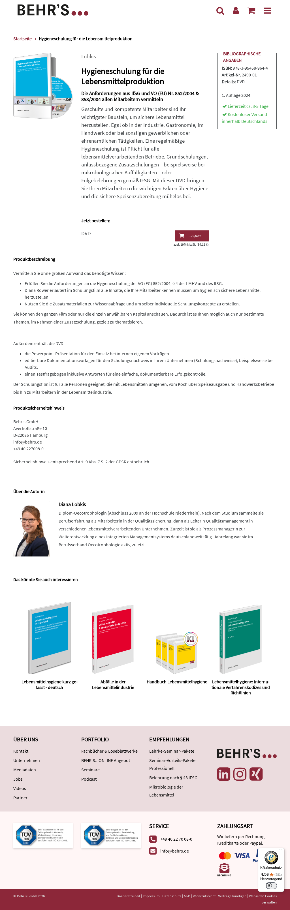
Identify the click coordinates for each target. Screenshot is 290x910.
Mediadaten (24, 769)
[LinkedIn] (223, 774)
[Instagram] (239, 774)
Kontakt (20, 751)
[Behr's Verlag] (53, 9)
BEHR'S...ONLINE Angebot (105, 760)
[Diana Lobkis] (31, 528)
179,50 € (195, 235)
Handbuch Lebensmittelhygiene (177, 681)
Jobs (18, 779)
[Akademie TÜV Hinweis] (111, 835)
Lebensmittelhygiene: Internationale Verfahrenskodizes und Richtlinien (241, 687)
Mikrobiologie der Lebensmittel (166, 791)
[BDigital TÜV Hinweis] (43, 835)
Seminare (90, 769)
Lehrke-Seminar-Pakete (171, 751)
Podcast (89, 779)
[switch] (271, 885)
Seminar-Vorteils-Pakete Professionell (172, 764)
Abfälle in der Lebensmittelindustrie (113, 684)
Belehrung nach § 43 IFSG (173, 777)
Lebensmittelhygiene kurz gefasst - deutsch (50, 684)
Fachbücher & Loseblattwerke (109, 751)
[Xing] (256, 774)
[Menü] (267, 10)
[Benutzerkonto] (236, 10)
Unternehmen (26, 760)
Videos (19, 788)
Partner (20, 797)
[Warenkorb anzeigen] (251, 10)
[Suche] (220, 10)
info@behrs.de (27, 442)
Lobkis (88, 56)
